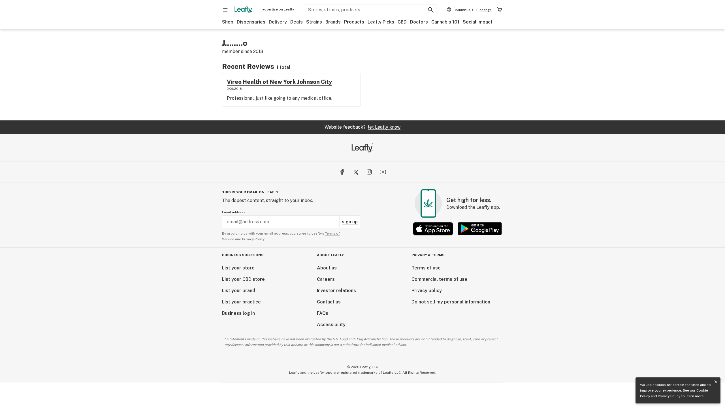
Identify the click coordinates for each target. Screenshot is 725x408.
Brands (333, 22)
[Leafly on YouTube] (383, 172)
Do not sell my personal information (450, 302)
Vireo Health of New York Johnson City (279, 81)
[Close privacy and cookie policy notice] (716, 382)
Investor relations (336, 290)
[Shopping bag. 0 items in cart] (499, 10)
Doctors (419, 22)
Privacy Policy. (253, 239)
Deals (296, 22)
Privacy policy (426, 290)
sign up (350, 221)
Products (354, 22)
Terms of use (426, 268)
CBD (402, 22)
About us (327, 268)
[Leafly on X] (355, 172)
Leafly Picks (381, 22)
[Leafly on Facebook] (342, 172)
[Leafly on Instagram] (369, 172)
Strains (314, 22)
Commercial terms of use (439, 279)
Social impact (477, 22)
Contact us (329, 302)
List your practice (241, 302)
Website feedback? (362, 127)
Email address (234, 212)
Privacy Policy (669, 396)
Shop (227, 22)
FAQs (322, 313)
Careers (326, 279)
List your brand (238, 290)
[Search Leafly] (430, 10)
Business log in (238, 313)
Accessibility (331, 324)
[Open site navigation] (225, 10)
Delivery (278, 22)
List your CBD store (243, 279)
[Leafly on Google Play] (480, 228)
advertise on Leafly (278, 9)
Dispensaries (251, 22)
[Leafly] (243, 10)
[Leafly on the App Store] (433, 228)
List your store (238, 268)
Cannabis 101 (445, 22)
